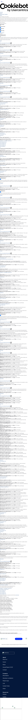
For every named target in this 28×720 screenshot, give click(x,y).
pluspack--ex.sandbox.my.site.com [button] (6, 273)
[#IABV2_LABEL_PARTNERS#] (6, 608)
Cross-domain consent (4, 584)
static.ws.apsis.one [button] (3, 166)
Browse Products (18, 638)
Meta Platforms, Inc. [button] (3, 320)
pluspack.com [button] (2, 277)
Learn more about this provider (5, 43)
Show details (2, 32)
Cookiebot (17, 595)
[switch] (0, 27)
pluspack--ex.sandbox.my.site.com (6, 588)
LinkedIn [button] (1, 76)
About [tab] (1, 15)
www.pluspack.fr (2, 591)
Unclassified (3, 555)
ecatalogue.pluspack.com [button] (4, 110)
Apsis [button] (1, 41)
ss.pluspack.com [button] (2, 162)
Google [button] (1, 61)
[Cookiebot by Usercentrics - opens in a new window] (14, 7)
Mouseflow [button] (2, 230)
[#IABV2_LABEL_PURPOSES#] (6, 600)
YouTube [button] (1, 404)
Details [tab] (1, 13)
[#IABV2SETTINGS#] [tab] (3, 14)
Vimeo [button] (1, 95)
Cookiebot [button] (1, 54)
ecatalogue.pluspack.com (4, 589)
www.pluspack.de (3, 592)
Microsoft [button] (1, 213)
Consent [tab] (1, 12)
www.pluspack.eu (3, 590)
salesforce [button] (1, 293)
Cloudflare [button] (2, 48)
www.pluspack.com (3, 593)
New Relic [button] (1, 84)
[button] (14, 104)
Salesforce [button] (2, 89)
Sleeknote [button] (2, 241)
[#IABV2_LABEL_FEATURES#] (6, 604)
